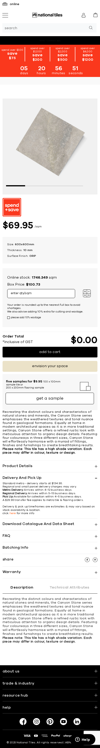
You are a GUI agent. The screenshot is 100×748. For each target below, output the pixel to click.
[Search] (91, 27)
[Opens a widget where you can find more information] (82, 740)
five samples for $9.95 (53, 40)
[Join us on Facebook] (23, 721)
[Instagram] (36, 721)
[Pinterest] (50, 721)
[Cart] (95, 15)
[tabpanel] (50, 146)
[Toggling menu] (5, 15)
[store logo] (47, 15)
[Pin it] (95, 561)
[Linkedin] (76, 721)
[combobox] (43, 28)
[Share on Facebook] (87, 561)
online (15, 4)
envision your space (50, 366)
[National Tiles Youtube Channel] (63, 721)
